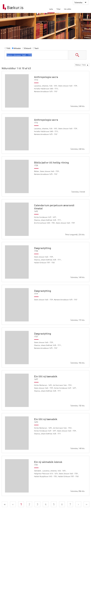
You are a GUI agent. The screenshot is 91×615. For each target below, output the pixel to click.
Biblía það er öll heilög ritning (51, 162)
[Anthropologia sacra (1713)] (17, 91)
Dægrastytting (42, 248)
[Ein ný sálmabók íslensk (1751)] (17, 476)
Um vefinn (67, 9)
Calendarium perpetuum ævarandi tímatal (54, 206)
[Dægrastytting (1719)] (17, 304)
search (77, 55)
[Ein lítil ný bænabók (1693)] (17, 433)
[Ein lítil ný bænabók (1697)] (17, 390)
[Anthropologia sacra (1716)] (17, 133)
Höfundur (17, 48)
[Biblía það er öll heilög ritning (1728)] (17, 176)
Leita (51, 9)
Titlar (58, 9)
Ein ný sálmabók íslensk (48, 461)
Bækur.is (15, 7)
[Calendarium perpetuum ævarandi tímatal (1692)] (17, 219)
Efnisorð (27, 48)
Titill (8, 48)
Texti (36, 48)
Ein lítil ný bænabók (45, 376)
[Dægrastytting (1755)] (17, 262)
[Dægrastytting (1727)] (17, 347)
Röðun (82, 65)
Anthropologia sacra (46, 77)
